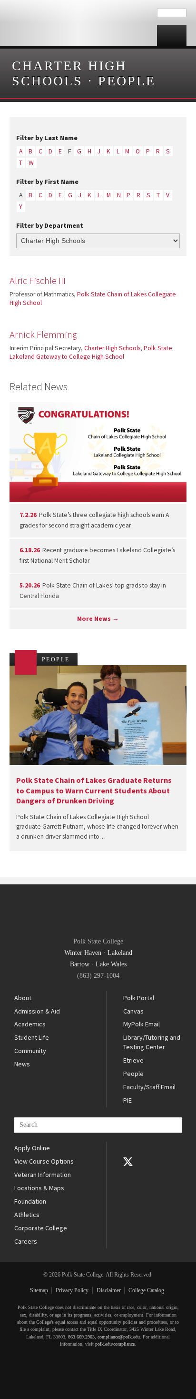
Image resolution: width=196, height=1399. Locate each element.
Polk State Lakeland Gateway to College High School (91, 352)
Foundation (30, 1201)
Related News (39, 386)
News (22, 1064)
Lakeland (120, 952)
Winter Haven (82, 952)
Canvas (133, 1011)
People (127, 80)
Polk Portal (138, 997)
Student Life (31, 1037)
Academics (30, 1024)
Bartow (79, 964)
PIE (127, 1100)
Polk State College (78, 23)
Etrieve (133, 1060)
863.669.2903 (81, 1336)
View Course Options (44, 1161)
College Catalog (146, 1290)
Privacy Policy (72, 1290)
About (22, 997)
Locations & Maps (39, 1188)
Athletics (26, 1214)
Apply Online (32, 1148)
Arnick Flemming (43, 334)
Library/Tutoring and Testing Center (151, 1042)
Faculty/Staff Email (149, 1087)
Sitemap (39, 1290)
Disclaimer (109, 1290)
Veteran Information (42, 1174)
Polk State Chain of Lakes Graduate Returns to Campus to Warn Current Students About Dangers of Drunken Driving (94, 790)
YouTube (128, 1175)
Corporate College (40, 1228)
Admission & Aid (37, 1011)
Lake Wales (111, 964)
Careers (25, 1241)
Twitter (128, 1161)
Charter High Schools (69, 73)
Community (30, 1050)
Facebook (128, 1148)
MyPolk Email (141, 1024)
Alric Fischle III (38, 280)
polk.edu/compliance (115, 1344)
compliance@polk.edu (119, 1336)
